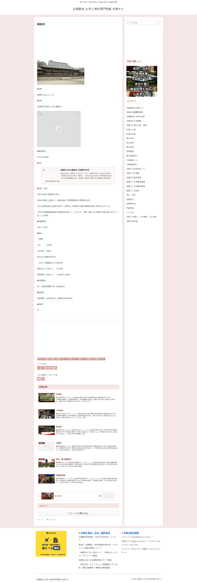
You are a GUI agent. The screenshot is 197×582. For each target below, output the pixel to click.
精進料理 (92, 359)
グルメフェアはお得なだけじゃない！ (137, 537)
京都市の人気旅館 (133, 121)
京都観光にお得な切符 (135, 116)
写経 (50, 359)
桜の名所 (84, 359)
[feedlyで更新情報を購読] (39, 379)
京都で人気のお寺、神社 (136, 125)
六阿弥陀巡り (131, 164)
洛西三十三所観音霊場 (135, 182)
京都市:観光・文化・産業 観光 (95, 533)
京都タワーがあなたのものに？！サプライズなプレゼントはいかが (141, 543)
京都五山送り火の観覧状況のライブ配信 (95, 560)
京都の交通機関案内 (134, 112)
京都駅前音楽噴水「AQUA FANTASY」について (98, 538)
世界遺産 (130, 151)
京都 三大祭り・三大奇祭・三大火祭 (141, 217)
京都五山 (130, 199)
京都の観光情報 (131, 533)
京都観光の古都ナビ (134, 108)
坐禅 (56, 359)
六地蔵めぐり (131, 160)
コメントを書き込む (78, 513)
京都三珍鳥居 (131, 221)
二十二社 (130, 212)
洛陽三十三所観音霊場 (135, 186)
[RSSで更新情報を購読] (43, 379)
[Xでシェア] (39, 368)
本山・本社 (131, 195)
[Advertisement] (78, 42)
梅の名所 (130, 147)
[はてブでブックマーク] (47, 368)
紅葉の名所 (102, 359)
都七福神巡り (131, 156)
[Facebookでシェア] (43, 368)
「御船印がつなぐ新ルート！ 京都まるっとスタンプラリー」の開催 (98, 554)
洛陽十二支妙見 (132, 191)
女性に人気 (131, 130)
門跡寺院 (130, 208)
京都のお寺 (42, 359)
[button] (55, 368)
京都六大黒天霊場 (133, 178)
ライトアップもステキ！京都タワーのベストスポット (141, 550)
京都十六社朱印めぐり (135, 169)
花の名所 (130, 143)
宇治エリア (76, 359)
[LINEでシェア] (51, 368)
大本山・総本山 (65, 359)
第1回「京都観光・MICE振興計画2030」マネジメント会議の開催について (98, 546)
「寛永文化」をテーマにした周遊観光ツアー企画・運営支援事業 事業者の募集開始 (98, 566)
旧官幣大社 (131, 204)
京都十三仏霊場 (132, 173)
